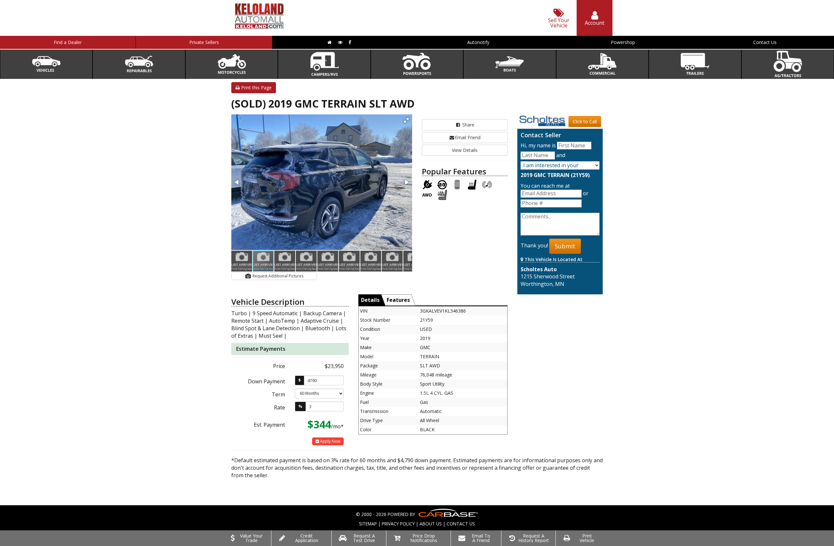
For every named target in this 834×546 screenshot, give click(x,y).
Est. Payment (269, 424)
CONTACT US (461, 524)
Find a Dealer (68, 42)
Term (278, 394)
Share (467, 125)
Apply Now (329, 441)
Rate (279, 407)
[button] (406, 120)
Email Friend (468, 137)
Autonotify (478, 42)
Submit (565, 246)
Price (279, 366)
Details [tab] (370, 299)
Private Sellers (204, 42)
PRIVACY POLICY (398, 524)
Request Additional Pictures (277, 276)
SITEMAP (368, 524)
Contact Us (765, 42)
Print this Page (256, 87)
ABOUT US (431, 524)
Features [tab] (398, 299)
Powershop (623, 42)
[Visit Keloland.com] (259, 26)
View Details (465, 150)
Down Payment (266, 381)
